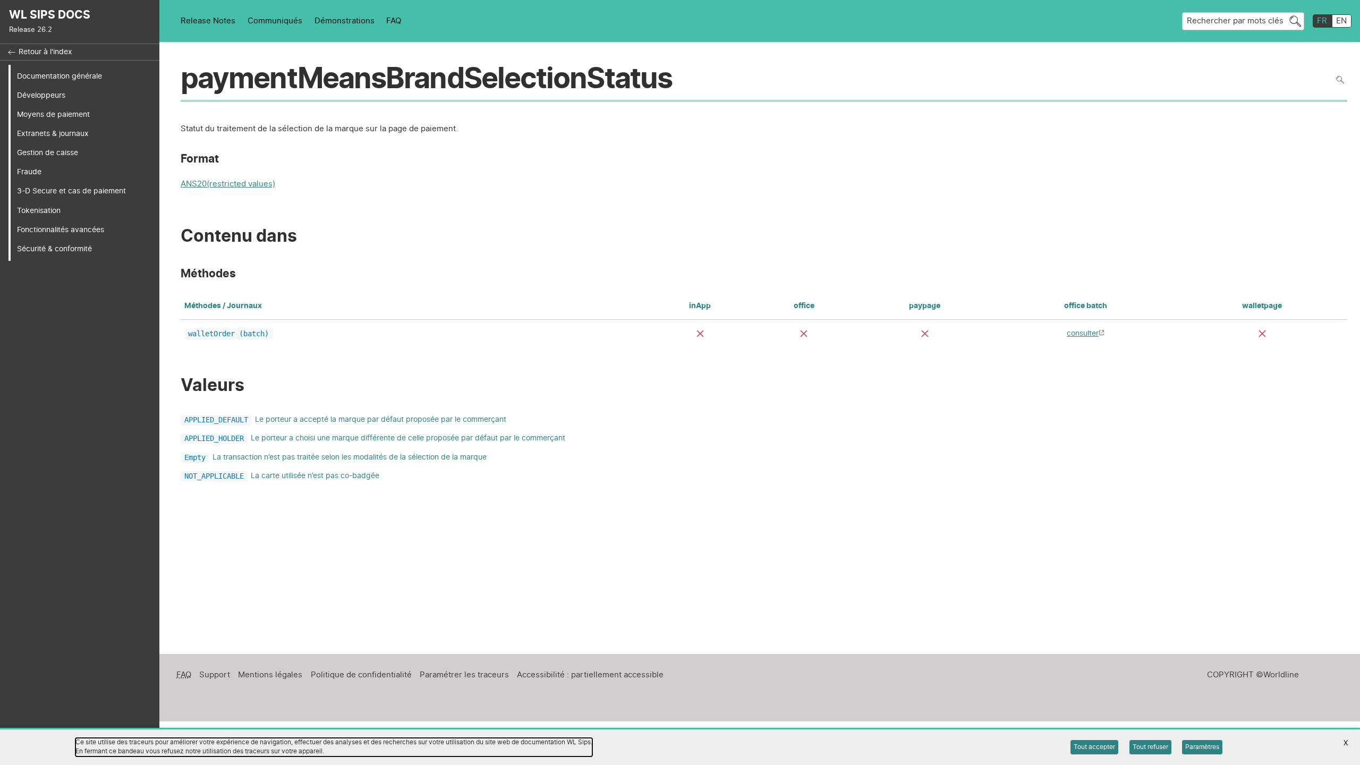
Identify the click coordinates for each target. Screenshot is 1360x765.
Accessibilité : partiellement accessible (590, 675)
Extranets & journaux (53, 134)
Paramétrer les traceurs (464, 675)
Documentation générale (59, 76)
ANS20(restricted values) (228, 185)
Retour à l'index (45, 52)
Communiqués (275, 21)
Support (214, 675)
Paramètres (1202, 747)
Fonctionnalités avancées (60, 230)
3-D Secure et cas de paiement (71, 191)
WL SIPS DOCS (49, 15)
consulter (1083, 333)
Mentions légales (270, 675)
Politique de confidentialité (361, 675)
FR (1322, 21)
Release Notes (208, 21)
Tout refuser (1150, 747)
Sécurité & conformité (54, 249)
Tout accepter (1094, 747)
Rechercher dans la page (1340, 79)
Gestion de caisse (47, 153)
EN (1341, 21)
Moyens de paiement (53, 114)
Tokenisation (39, 211)
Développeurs (41, 95)
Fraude (29, 172)
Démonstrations (344, 21)
